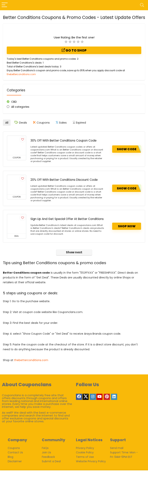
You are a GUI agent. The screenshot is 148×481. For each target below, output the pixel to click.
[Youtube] (99, 397)
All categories (20, 107)
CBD (14, 102)
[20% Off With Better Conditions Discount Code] (16, 184)
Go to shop (76, 50)
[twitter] (85, 397)
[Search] (142, 5)
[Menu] (4, 5)
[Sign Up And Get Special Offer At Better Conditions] (16, 223)
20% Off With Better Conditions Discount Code (64, 180)
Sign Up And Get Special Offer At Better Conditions (67, 219)
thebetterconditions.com (21, 74)
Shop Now (126, 226)
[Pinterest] (107, 397)
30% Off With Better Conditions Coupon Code (63, 140)
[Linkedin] (114, 397)
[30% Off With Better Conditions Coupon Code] (16, 145)
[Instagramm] (93, 397)
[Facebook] (79, 397)
